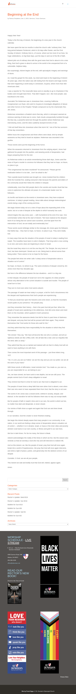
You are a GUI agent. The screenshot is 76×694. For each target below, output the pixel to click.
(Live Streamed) (28, 548)
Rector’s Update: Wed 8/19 (18, 497)
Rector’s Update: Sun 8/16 (17, 501)
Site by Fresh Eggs (28, 691)
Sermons (32, 18)
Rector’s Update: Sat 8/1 (17, 512)
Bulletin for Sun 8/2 (15, 516)
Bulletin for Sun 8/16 (15, 505)
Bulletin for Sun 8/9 (15, 508)
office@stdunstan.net (14, 563)
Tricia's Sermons (40, 18)
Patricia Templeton (14, 18)
